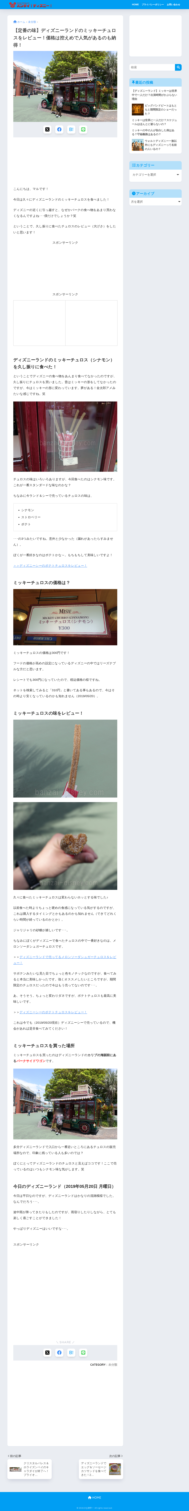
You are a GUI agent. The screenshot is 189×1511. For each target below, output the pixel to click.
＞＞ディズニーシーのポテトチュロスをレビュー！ (50, 565)
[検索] (178, 67)
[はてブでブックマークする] (71, 129)
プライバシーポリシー (153, 4)
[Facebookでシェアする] (59, 129)
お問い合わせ (173, 4)
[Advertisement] (65, 162)
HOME (135, 4)
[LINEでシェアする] (83, 129)
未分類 (112, 1364)
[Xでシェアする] (47, 129)
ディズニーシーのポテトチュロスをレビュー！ (53, 1012)
